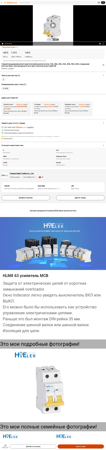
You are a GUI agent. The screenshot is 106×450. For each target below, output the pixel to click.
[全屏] (103, 43)
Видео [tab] (50, 39)
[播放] (2, 43)
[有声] (100, 43)
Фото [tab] (56, 39)
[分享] (103, 65)
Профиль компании (26, 198)
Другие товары (80, 198)
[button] (10, 47)
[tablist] (53, 39)
